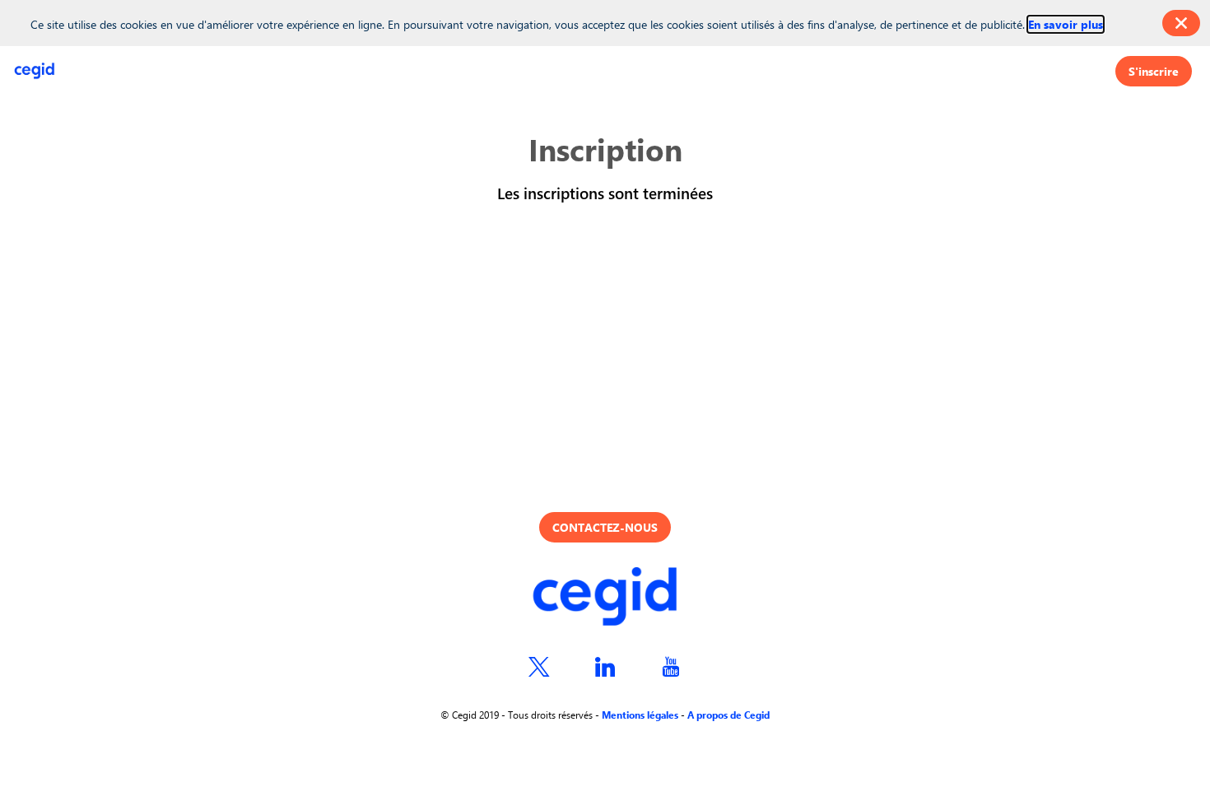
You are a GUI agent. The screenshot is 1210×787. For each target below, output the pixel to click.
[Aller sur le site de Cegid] (605, 598)
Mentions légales (640, 714)
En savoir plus (1065, 24)
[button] (1153, 71)
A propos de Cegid (728, 714)
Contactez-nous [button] (605, 527)
